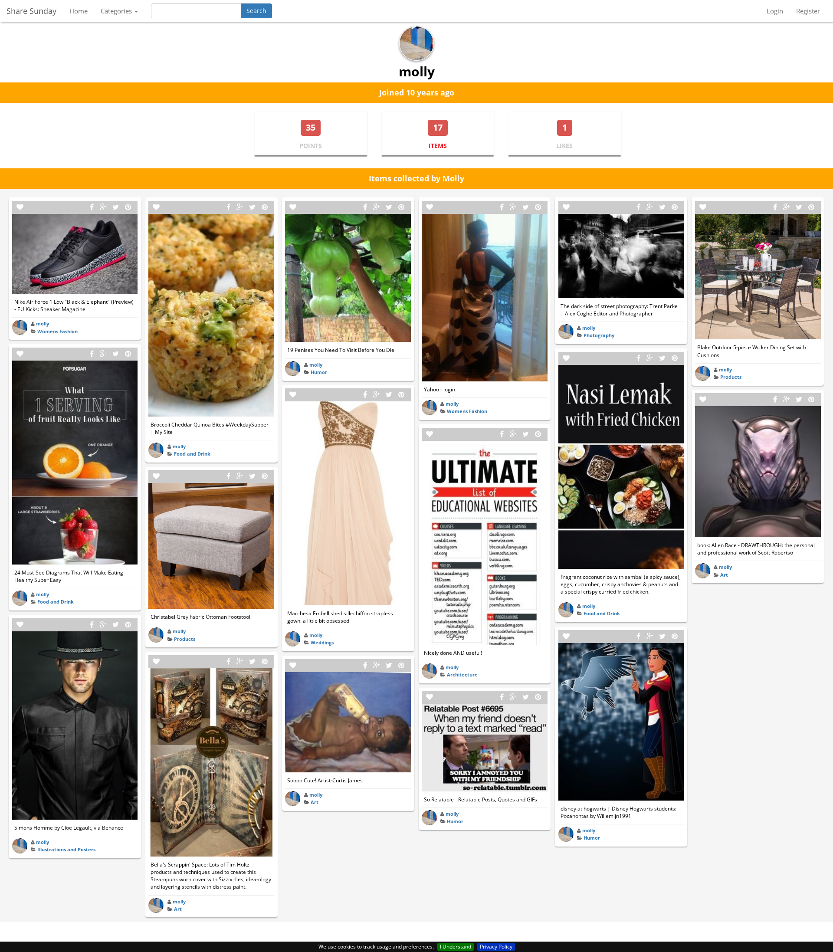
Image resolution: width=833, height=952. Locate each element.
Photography (599, 335)
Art (178, 909)
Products (184, 639)
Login (775, 11)
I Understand (455, 946)
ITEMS (438, 145)
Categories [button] (117, 11)
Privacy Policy (496, 946)
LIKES (564, 145)
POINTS (310, 145)
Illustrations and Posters (66, 849)
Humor (319, 372)
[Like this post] (19, 207)
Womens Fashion (57, 331)
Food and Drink (55, 601)
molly (42, 323)
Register (808, 11)
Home (78, 11)
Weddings (322, 642)
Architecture (462, 674)
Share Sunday (31, 11)
